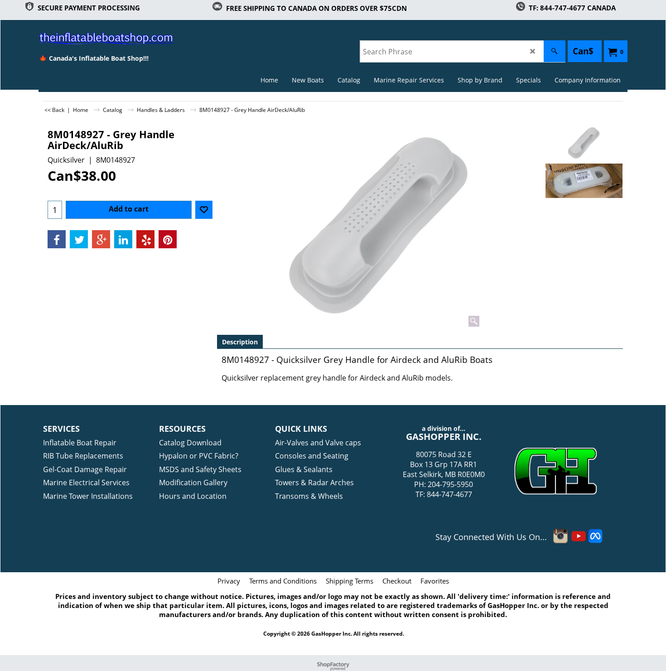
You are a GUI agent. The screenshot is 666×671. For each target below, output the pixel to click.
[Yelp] (145, 239)
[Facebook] (57, 239)
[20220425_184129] (584, 181)
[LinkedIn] (123, 239)
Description (240, 342)
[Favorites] (203, 209)
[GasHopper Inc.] (94, 38)
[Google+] (101, 239)
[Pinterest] (168, 239)
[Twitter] (79, 239)
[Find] (554, 51)
